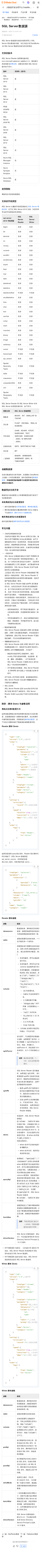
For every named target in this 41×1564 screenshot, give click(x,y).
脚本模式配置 (32, 506)
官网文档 (13, 64)
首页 (3, 17)
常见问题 (33, 12)
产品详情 (35, 35)
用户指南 (6, 12)
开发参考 (15, 12)
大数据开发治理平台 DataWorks (16, 17)
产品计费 (24, 12)
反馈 (24, 1546)
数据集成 (7, 20)
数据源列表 (15, 20)
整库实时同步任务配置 (21, 521)
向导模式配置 (21, 506)
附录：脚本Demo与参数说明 (20, 512)
